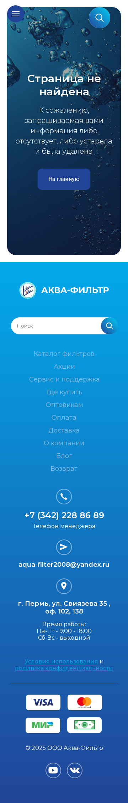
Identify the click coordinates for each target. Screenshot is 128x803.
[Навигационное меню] (16, 13)
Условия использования (61, 661)
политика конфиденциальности (64, 668)
